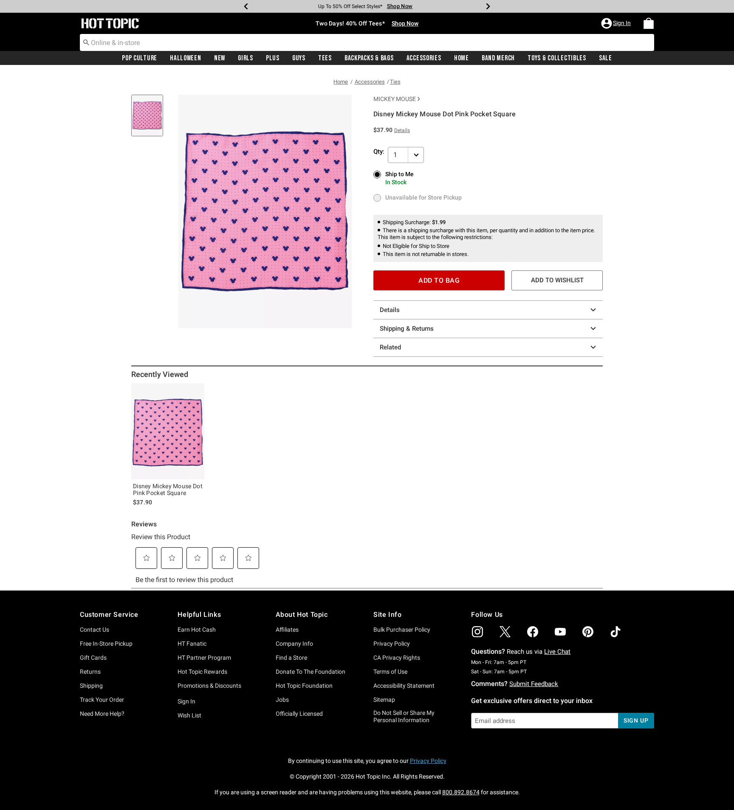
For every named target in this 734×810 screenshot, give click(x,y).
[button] (616, 23)
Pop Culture (139, 58)
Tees (325, 58)
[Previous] (246, 6)
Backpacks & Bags (369, 58)
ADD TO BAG (439, 280)
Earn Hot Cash (197, 629)
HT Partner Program (204, 657)
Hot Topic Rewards (202, 671)
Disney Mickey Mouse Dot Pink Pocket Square (168, 489)
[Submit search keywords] (86, 42)
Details (390, 310)
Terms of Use (390, 671)
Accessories (424, 58)
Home (461, 58)
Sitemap (384, 699)
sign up (636, 720)
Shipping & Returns (407, 328)
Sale (605, 58)
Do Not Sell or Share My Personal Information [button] (404, 716)
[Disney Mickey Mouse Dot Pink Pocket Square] (167, 431)
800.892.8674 (461, 792)
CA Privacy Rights (396, 657)
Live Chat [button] (557, 651)
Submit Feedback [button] (533, 684)
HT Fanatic (192, 643)
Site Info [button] (387, 614)
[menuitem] (648, 23)
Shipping (91, 685)
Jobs (282, 699)
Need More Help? (102, 713)
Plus (272, 58)
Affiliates (287, 629)
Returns (90, 671)
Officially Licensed (299, 713)
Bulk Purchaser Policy (401, 629)
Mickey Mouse (394, 99)
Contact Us (94, 629)
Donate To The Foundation (310, 671)
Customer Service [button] (109, 614)
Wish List (189, 715)
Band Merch (498, 58)
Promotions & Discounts (209, 685)
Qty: (378, 151)
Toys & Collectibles (557, 58)
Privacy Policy (391, 643)
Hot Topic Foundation (304, 685)
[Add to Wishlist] (196, 392)
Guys (298, 58)
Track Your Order (102, 699)
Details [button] (402, 130)
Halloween (185, 58)
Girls (245, 58)
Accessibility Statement (404, 685)
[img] (477, 631)
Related (390, 347)
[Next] (488, 6)
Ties (395, 82)
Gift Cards (93, 657)
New (219, 58)
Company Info (294, 643)
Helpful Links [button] (199, 614)
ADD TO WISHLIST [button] (557, 280)
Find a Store (291, 657)
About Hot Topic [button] (302, 614)
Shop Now (396, 6)
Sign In (186, 701)
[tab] (150, 120)
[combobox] (367, 42)
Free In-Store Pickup (106, 643)
